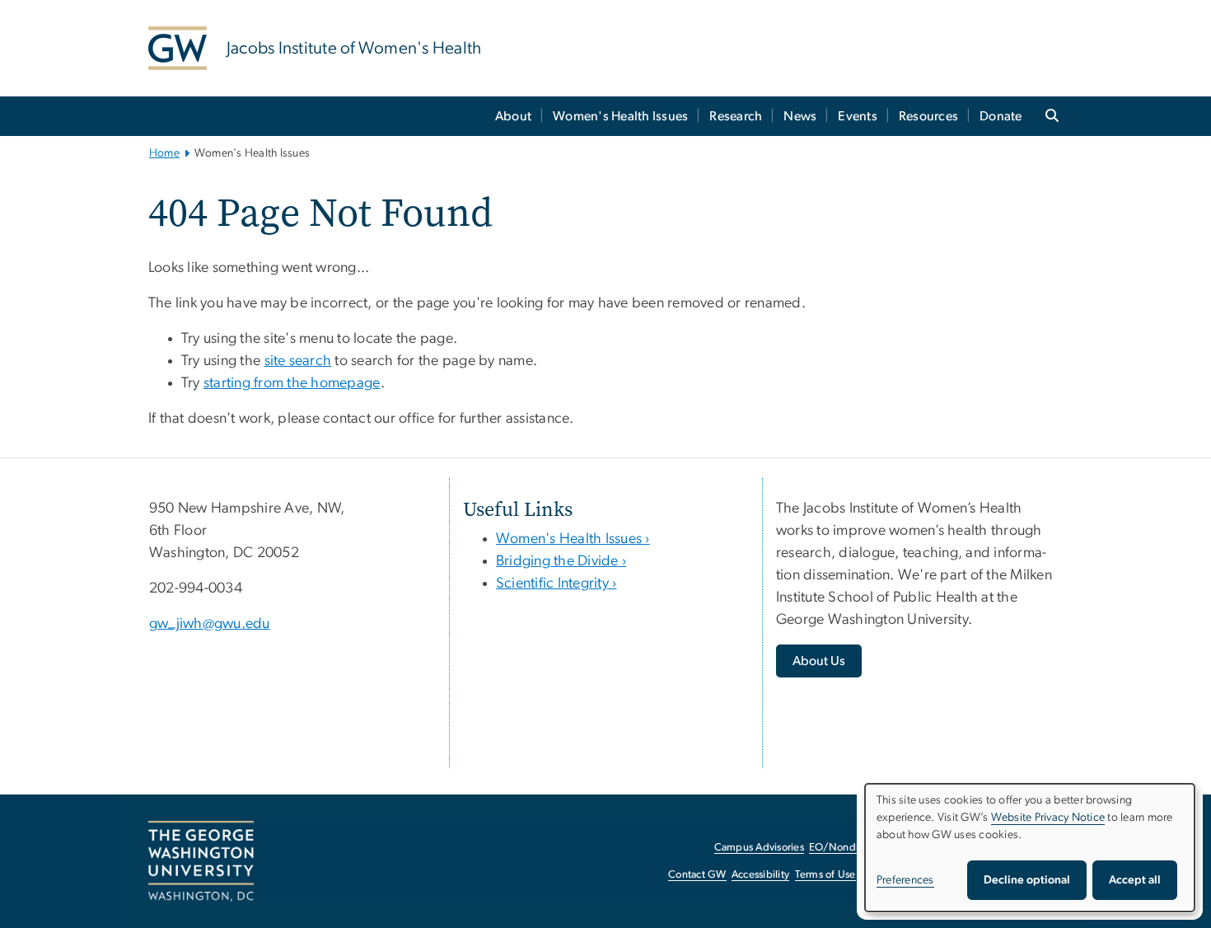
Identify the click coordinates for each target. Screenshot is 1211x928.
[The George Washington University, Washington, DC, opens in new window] (201, 861)
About (513, 116)
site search (298, 361)
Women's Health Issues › (573, 539)
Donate (1001, 116)
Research (735, 116)
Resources (928, 116)
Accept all (1135, 880)
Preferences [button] (905, 880)
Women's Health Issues (620, 116)
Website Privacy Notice (1048, 817)
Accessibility (760, 874)
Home (164, 153)
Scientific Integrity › (556, 583)
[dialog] (1030, 848)
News (799, 116)
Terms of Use (825, 874)
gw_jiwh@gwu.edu (209, 623)
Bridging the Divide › (561, 561)
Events (857, 116)
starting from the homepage (292, 383)
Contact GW (697, 874)
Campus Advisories (759, 847)
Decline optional (1027, 880)
